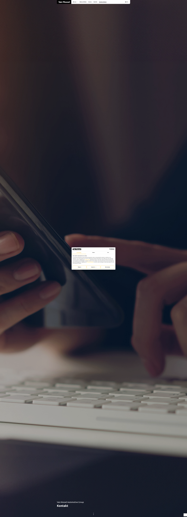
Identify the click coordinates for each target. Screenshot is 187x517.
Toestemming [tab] (79, 252)
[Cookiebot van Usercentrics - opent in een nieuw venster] (110, 249)
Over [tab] (108, 252)
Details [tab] (93, 252)
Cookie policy (87, 259)
